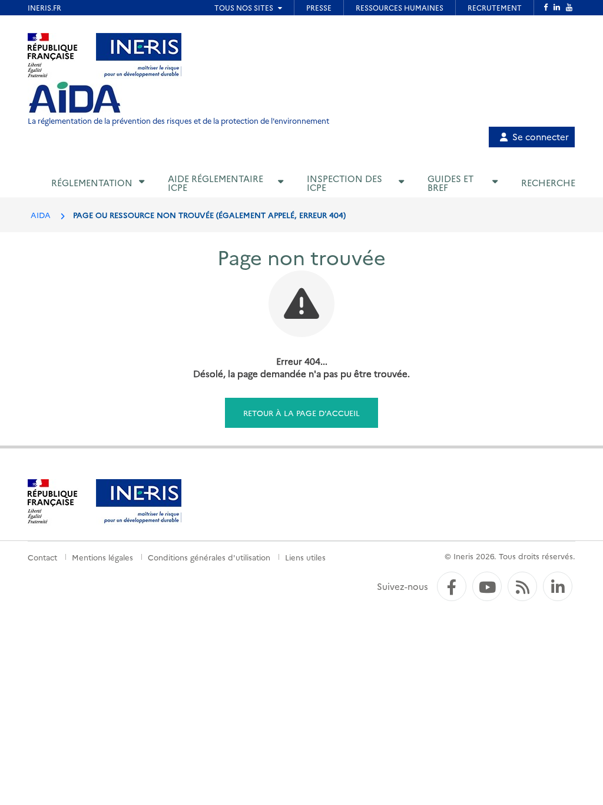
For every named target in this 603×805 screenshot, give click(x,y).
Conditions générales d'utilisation (209, 557)
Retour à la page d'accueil (301, 412)
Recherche (548, 182)
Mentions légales (102, 557)
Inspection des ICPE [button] (344, 182)
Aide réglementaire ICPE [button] (215, 182)
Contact (42, 557)
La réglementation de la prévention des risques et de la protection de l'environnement (178, 121)
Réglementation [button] (91, 182)
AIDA (41, 214)
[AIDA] (75, 98)
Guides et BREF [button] (450, 182)
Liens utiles (305, 557)
